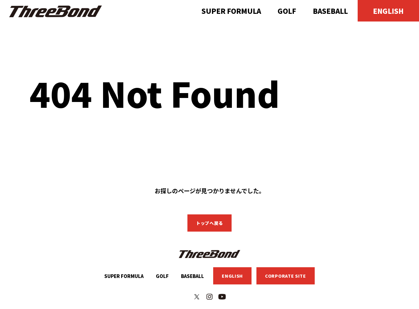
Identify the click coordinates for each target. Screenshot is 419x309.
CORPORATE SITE (285, 276)
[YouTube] (222, 297)
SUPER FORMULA (231, 11)
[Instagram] (209, 297)
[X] (197, 297)
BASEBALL (330, 11)
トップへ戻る (209, 223)
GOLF (287, 11)
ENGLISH (388, 11)
